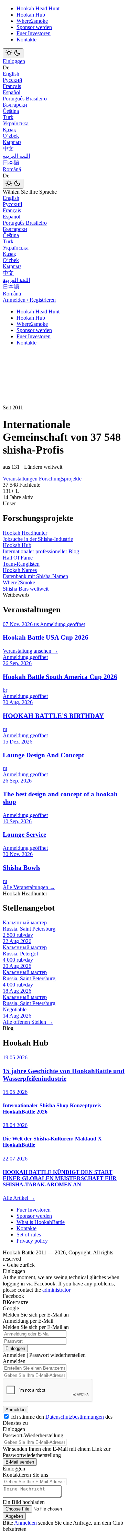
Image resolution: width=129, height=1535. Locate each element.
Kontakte (26, 39)
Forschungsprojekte (60, 479)
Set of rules (29, 1234)
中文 (8, 149)
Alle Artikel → (19, 1198)
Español (11, 92)
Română (12, 169)
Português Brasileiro (25, 98)
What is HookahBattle (41, 1222)
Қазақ (9, 130)
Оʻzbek (11, 136)
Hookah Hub (31, 15)
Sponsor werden (34, 27)
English (11, 74)
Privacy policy (32, 1241)
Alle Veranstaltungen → (29, 887)
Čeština (11, 111)
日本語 (11, 162)
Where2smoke (32, 21)
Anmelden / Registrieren (29, 300)
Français (12, 86)
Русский (12, 80)
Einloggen (14, 61)
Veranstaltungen (20, 479)
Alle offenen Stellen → (28, 1022)
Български (15, 105)
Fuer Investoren (34, 33)
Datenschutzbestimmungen (74, 1417)
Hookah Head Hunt (38, 8)
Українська (16, 123)
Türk (8, 117)
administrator (56, 1290)
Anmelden (15, 1409)
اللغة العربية (16, 156)
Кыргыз (12, 142)
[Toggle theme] (13, 53)
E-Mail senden (20, 1462)
